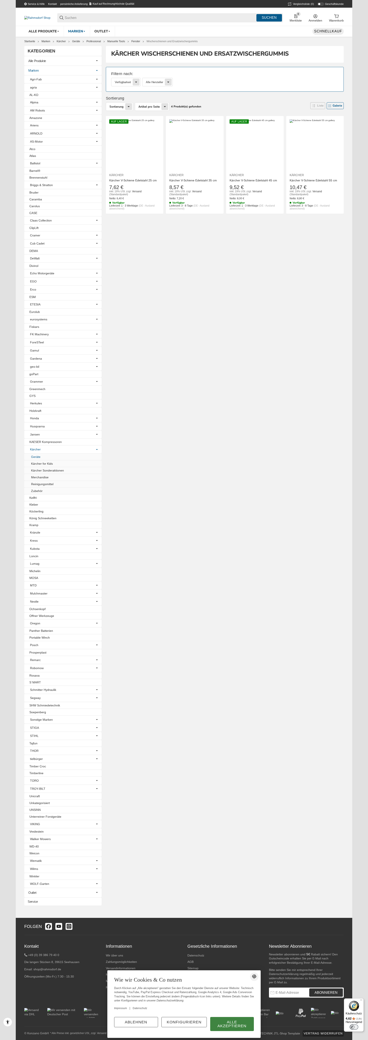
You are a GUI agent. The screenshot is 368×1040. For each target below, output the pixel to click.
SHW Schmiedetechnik (44, 705)
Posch (34, 645)
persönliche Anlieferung (74, 4)
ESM (32, 297)
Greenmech (37, 389)
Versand (137, 191)
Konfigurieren (184, 1022)
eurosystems (38, 319)
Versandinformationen (120, 968)
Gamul (34, 350)
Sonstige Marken (41, 719)
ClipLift (34, 228)
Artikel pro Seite (149, 106)
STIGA (34, 727)
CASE (33, 213)
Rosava (34, 675)
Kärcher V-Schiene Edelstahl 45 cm (253, 180)
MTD (33, 585)
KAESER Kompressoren (45, 442)
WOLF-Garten (39, 883)
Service (33, 901)
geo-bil (34, 366)
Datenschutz (195, 955)
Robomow (37, 668)
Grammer (36, 381)
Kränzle (35, 532)
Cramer (35, 235)
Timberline (36, 773)
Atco (32, 149)
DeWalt (35, 258)
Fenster (135, 41)
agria (33, 87)
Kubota (35, 548)
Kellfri (33, 497)
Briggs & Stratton (41, 185)
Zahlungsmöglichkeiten (121, 961)
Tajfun (33, 743)
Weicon (34, 853)
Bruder (34, 192)
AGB (190, 961)
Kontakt (52, 4)
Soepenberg (37, 712)
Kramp (33, 525)
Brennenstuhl (38, 177)
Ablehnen (136, 1022)
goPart (33, 374)
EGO (33, 281)
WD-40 (34, 846)
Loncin (33, 556)
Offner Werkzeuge (41, 616)
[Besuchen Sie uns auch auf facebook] (48, 926)
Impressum (120, 1008)
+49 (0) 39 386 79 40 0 (43, 955)
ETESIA (35, 304)
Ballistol (35, 163)
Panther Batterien (41, 630)
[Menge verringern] (114, 222)
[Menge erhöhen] (141, 222)
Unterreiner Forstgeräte (45, 816)
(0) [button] (303, 4)
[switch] (354, 1027)
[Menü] (361, 1001)
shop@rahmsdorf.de (47, 969)
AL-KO (33, 95)
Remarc (35, 659)
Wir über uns (114, 955)
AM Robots (37, 110)
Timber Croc (37, 766)
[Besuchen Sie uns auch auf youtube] (58, 926)
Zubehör (37, 491)
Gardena (36, 358)
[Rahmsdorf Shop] (37, 17)
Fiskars (34, 326)
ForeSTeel (37, 342)
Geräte (76, 41)
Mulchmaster (38, 593)
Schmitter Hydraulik (43, 689)
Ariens (34, 125)
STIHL (34, 735)
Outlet (32, 892)
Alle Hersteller (154, 82)
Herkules (36, 403)
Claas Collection (41, 220)
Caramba (35, 199)
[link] (225, 79)
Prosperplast (37, 652)
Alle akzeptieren (231, 1024)
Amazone (35, 118)
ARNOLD (36, 133)
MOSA (33, 578)
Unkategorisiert (39, 803)
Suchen (269, 17)
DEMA (33, 251)
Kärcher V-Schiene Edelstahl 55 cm (313, 180)
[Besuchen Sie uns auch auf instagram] (69, 926)
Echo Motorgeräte (42, 273)
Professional (93, 41)
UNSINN (35, 809)
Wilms (34, 868)
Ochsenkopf (37, 609)
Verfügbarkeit (123, 82)
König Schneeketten (42, 518)
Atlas (32, 156)
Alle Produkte (37, 61)
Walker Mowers (40, 838)
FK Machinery (39, 334)
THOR (34, 750)
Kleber (33, 504)
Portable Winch (39, 637)
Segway (35, 697)
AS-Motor (36, 141)
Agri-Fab (36, 79)
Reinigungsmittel (42, 484)
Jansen (35, 434)
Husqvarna (37, 426)
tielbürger (36, 758)
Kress (34, 540)
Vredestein (36, 831)
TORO (34, 780)
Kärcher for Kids (42, 463)
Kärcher (61, 41)
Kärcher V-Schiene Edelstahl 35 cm (193, 180)
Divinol (33, 266)
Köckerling (36, 511)
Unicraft (34, 796)
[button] (317, 105)
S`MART (35, 682)
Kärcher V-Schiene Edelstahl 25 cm (133, 180)
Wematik (36, 860)
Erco (33, 289)
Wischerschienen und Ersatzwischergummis (172, 41)
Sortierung (116, 106)
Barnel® (34, 170)
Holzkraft (35, 410)
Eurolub (34, 312)
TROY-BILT (37, 788)
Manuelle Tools (116, 41)
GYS (32, 396)
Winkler (34, 876)
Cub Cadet (37, 243)
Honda (34, 418)
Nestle (34, 601)
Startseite (29, 41)
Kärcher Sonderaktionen (47, 470)
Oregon (35, 623)
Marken (46, 41)
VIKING (35, 824)
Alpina (34, 102)
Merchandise (40, 477)
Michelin (34, 571)
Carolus (34, 206)
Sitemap (192, 968)
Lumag (34, 563)
